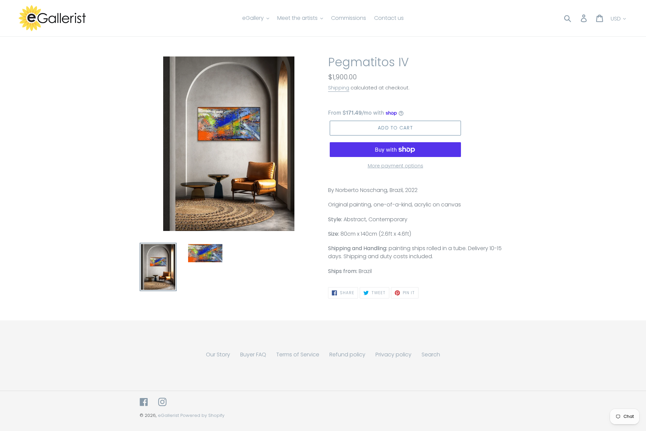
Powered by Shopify (202, 415)
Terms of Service (297, 354)
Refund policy (347, 354)
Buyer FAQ (253, 354)
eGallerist (168, 415)
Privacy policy (393, 354)
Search (431, 354)
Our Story (218, 354)
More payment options (395, 165)
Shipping (338, 87)
